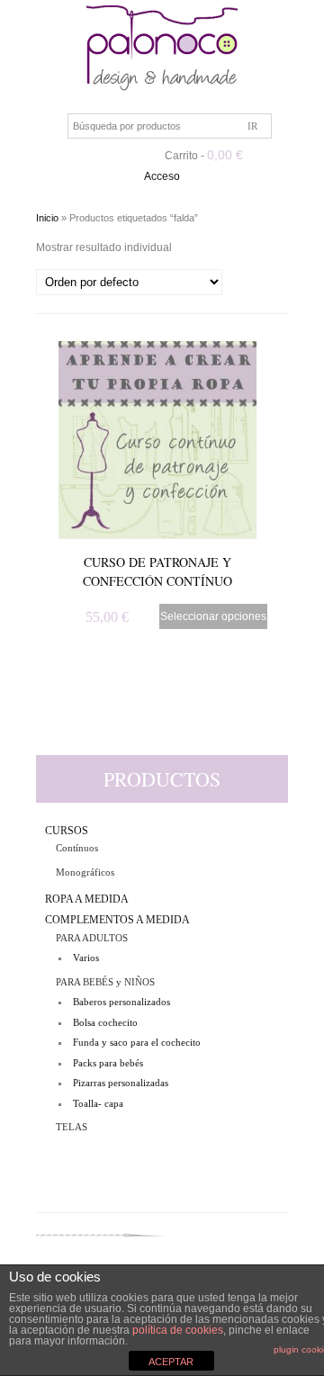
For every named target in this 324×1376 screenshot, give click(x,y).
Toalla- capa (98, 1103)
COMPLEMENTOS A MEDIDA (117, 919)
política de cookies (177, 1330)
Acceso (162, 176)
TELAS (71, 1126)
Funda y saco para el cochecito (137, 1042)
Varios (86, 957)
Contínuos (77, 847)
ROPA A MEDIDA (87, 899)
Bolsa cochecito (105, 1022)
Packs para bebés (108, 1062)
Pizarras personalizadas (120, 1082)
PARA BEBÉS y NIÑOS (105, 981)
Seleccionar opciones (213, 616)
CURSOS (66, 830)
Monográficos (85, 872)
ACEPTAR (171, 1361)
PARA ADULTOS (92, 937)
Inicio (47, 217)
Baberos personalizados (121, 1001)
